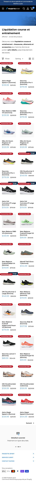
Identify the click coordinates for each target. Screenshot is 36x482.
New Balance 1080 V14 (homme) (9, 112)
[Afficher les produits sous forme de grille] (30, 59)
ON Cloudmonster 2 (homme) (9, 385)
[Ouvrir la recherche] (24, 8)
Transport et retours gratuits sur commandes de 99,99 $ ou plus (18, 2)
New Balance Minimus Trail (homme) (25, 293)
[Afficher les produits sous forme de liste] (33, 59)
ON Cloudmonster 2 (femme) (27, 385)
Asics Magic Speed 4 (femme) (8, 413)
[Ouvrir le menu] (3, 8)
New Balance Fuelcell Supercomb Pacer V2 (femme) (9, 324)
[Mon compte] (28, 8)
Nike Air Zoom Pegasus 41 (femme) (25, 143)
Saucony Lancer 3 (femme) (9, 355)
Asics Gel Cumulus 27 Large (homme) (9, 203)
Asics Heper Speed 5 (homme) (27, 413)
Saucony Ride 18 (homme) (26, 323)
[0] (32, 8)
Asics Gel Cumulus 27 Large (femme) (27, 203)
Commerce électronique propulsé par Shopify (17, 479)
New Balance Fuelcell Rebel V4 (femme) (8, 263)
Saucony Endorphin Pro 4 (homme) (26, 82)
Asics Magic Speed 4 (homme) (9, 81)
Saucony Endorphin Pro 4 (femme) (26, 112)
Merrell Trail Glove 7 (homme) (27, 262)
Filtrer (7, 59)
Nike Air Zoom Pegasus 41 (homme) (7, 143)
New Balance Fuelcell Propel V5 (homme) (27, 233)
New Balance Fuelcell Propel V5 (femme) (27, 355)
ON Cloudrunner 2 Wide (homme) (27, 172)
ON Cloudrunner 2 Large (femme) (9, 292)
